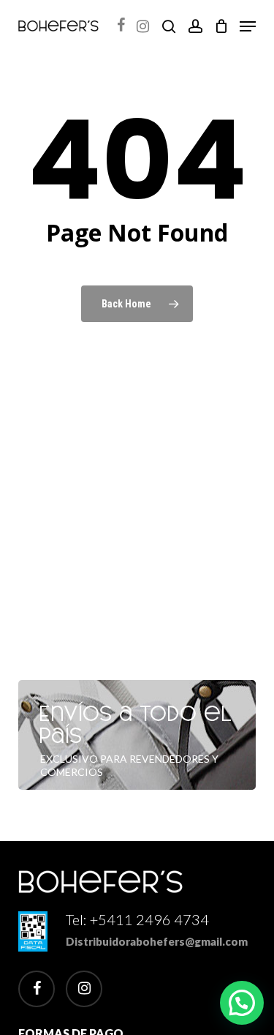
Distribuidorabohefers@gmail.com (157, 941)
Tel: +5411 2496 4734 (137, 919)
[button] (248, 26)
